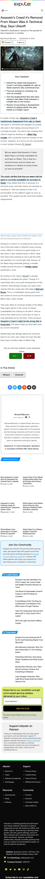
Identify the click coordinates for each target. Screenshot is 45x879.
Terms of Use (30, 778)
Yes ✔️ (15, 356)
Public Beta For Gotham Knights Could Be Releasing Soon (32, 531)
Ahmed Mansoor (8, 38)
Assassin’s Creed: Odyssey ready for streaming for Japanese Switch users (10, 506)
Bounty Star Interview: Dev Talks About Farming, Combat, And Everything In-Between (28, 669)
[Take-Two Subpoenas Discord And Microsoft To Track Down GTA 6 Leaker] (8, 614)
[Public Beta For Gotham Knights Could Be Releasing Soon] (33, 521)
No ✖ (29, 356)
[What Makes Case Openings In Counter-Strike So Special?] (11, 521)
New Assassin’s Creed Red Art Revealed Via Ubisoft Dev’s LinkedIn (10, 479)
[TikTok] (28, 869)
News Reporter (18, 417)
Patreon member (33, 740)
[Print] (34, 387)
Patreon (8, 802)
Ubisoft (25, 276)
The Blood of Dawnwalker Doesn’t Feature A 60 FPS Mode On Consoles (28, 593)
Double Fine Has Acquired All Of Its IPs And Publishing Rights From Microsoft (29, 639)
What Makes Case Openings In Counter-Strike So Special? (9, 531)
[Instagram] (23, 869)
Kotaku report (32, 266)
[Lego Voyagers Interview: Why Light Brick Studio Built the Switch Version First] (8, 679)
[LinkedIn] (19, 387)
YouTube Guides (31, 802)
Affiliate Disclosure (32, 782)
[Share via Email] (29, 387)
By (2, 38)
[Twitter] (15, 387)
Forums (28, 795)
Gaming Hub (10, 795)
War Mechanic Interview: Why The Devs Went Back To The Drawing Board (29, 649)
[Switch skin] (42, 10)
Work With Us (31, 806)
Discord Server (19, 556)
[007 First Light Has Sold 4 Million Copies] (8, 623)
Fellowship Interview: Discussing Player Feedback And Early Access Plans (29, 659)
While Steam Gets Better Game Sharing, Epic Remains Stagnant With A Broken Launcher (33, 506)
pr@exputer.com (27, 858)
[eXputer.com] (22, 4)
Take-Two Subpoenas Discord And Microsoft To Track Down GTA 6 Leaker (29, 613)
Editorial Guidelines (13, 778)
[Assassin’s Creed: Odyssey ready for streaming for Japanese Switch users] (11, 495)
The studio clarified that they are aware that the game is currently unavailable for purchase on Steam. (21, 179)
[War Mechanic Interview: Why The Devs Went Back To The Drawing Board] (8, 650)
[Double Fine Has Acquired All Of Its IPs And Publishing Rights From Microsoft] (8, 640)
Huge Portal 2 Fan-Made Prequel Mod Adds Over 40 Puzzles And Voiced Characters (33, 480)
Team (7, 775)
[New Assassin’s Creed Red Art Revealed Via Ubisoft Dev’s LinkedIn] (11, 469)
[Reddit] (24, 387)
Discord (28, 798)
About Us (9, 771)
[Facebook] (10, 387)
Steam (7, 375)
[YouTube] (19, 869)
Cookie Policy (30, 775)
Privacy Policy (30, 771)
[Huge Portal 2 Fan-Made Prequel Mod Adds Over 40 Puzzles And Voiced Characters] (33, 469)
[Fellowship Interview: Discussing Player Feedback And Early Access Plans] (8, 660)
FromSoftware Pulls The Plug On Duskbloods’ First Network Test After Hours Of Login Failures (28, 603)
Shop (7, 798)
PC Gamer (26, 144)
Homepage (9, 782)
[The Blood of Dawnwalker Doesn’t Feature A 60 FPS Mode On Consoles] (8, 594)
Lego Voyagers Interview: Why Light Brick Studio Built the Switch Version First (29, 678)
